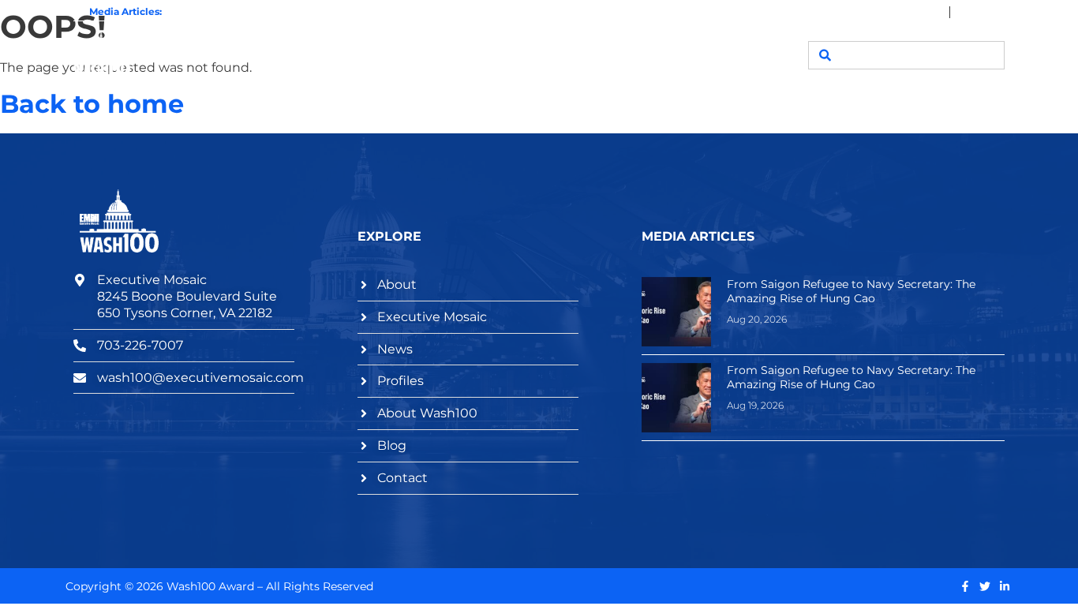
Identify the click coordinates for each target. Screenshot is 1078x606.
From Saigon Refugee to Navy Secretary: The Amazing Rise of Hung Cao (339, 12)
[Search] (824, 55)
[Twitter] (985, 586)
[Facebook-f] (965, 586)
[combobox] (906, 55)
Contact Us (730, 54)
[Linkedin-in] (1004, 586)
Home (324, 54)
